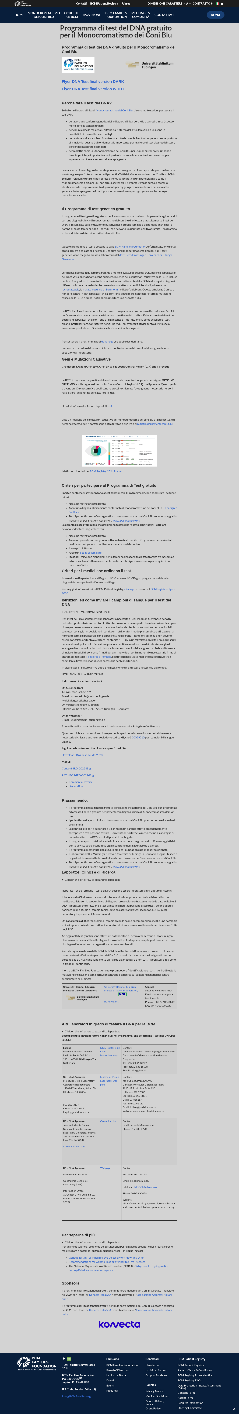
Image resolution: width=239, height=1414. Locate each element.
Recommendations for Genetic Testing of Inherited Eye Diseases (107, 1261)
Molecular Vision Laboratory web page (109, 1080)
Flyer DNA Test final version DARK (93, 81)
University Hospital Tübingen (120, 986)
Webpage (105, 1168)
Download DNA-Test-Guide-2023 (82, 754)
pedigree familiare (90, 552)
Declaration (76, 786)
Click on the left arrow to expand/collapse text (92, 879)
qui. (109, 406)
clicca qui (129, 589)
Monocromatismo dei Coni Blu (114, 110)
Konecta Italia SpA (100, 1294)
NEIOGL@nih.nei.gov (145, 1187)
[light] (234, 1409)
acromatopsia (71, 289)
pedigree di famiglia (99, 656)
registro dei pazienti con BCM (155, 423)
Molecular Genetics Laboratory (121, 990)
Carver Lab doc (108, 1121)
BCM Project (111, 1001)
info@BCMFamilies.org (76, 1396)
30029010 (138, 737)
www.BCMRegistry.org (126, 520)
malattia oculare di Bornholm (100, 289)
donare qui (107, 341)
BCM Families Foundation (130, 246)
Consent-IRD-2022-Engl (77, 768)
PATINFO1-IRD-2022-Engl (78, 775)
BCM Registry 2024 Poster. (106, 471)
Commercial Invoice (81, 781)
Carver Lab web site (74, 1146)
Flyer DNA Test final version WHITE (93, 89)
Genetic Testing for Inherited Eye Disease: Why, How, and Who (106, 1257)
